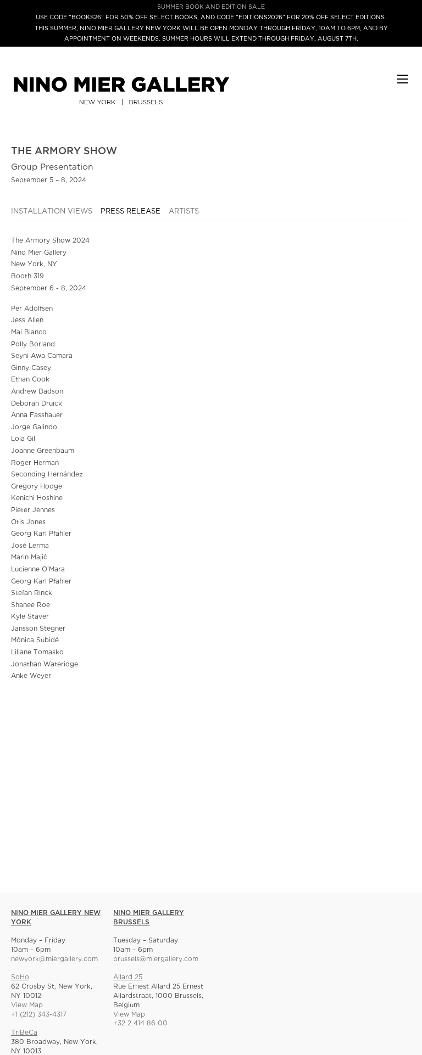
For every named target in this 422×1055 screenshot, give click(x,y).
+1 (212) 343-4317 (38, 1015)
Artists (184, 211)
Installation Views (51, 211)
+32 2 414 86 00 (140, 1023)
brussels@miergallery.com (155, 959)
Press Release (130, 211)
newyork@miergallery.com (54, 959)
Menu (403, 84)
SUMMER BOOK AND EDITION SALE (211, 7)
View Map (27, 1005)
